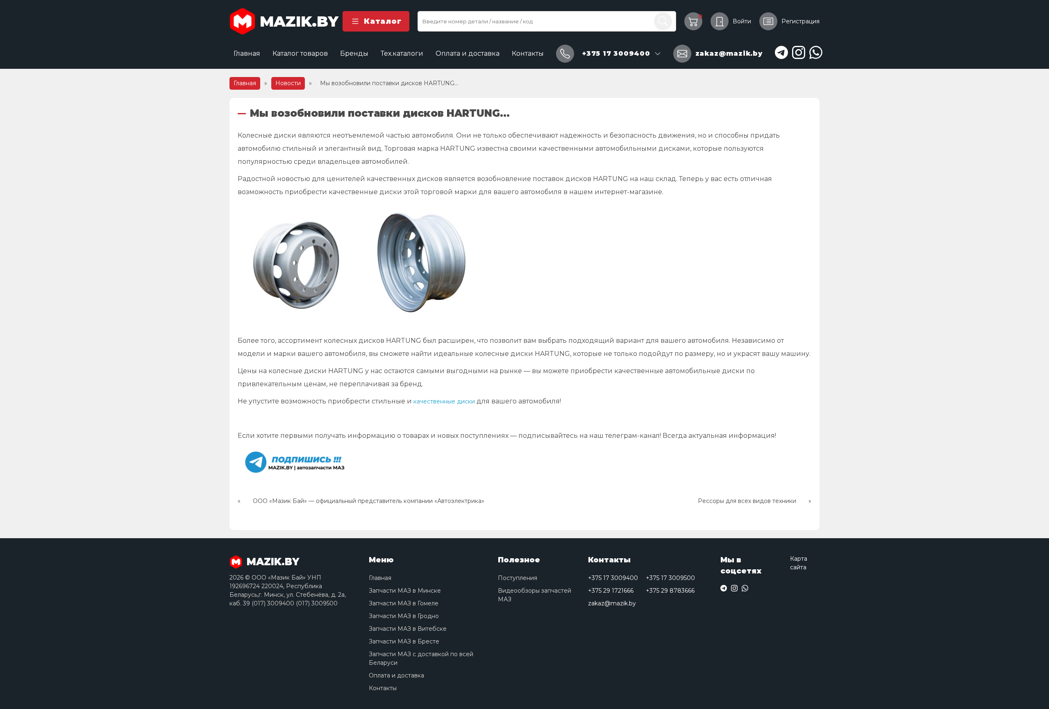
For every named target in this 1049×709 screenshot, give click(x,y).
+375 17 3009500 (670, 578)
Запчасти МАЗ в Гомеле (403, 603)
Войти (742, 21)
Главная (247, 53)
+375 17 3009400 (613, 578)
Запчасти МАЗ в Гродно (404, 616)
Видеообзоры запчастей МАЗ (534, 595)
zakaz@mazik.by (612, 603)
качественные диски (444, 401)
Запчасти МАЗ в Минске (405, 590)
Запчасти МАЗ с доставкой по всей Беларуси (421, 658)
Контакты (528, 53)
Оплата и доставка (468, 53)
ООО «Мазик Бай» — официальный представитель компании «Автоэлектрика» (368, 501)
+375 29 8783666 (670, 590)
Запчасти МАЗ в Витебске (408, 628)
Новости (288, 83)
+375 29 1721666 (610, 590)
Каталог (382, 21)
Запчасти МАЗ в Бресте (404, 641)
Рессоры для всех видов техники (747, 501)
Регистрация (800, 21)
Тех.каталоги (402, 53)
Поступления (517, 578)
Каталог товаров (300, 53)
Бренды (354, 53)
